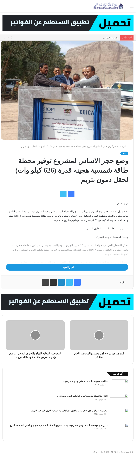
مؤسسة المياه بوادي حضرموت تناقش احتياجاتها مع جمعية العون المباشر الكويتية (81, 37)
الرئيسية (122, 146)
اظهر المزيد (68, 267)
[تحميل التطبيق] (68, 23)
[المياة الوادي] (108, 5)
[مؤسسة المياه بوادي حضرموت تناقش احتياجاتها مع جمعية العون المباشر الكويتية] (119, 415)
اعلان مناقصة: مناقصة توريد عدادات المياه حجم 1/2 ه (82, 396)
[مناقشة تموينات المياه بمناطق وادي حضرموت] (119, 385)
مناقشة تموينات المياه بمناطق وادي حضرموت (86, 381)
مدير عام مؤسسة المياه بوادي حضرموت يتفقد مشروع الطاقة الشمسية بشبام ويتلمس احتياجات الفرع (59, 425)
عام (115, 146)
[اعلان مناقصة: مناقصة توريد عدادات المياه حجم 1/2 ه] (119, 400)
